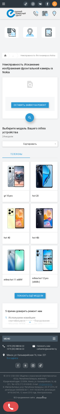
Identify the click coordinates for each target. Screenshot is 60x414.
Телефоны (16, 154)
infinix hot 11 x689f (13, 279)
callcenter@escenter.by (47, 349)
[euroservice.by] (5, 55)
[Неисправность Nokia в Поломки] (13, 55)
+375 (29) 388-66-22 (15, 346)
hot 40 (7, 237)
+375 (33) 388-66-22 (15, 349)
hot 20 (35, 196)
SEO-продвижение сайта (24, 398)
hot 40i (35, 237)
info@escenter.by (45, 384)
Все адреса (12, 358)
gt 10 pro (8, 196)
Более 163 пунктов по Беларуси (54, 13)
